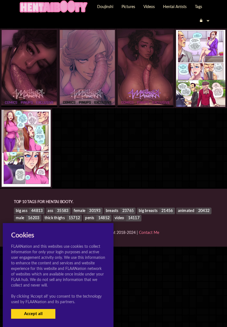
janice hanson (201, 95)
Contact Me (149, 233)
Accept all (33, 314)
